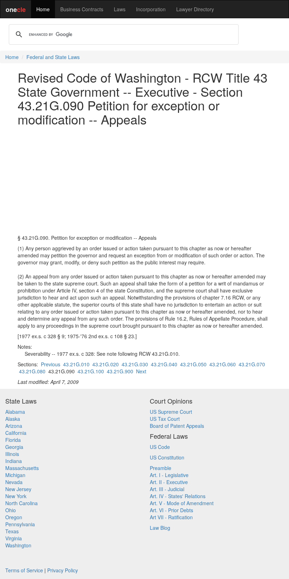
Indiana (13, 460)
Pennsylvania (20, 524)
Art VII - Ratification (171, 517)
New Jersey (18, 489)
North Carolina (21, 503)
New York (15, 496)
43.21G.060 (222, 364)
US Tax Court (165, 418)
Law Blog (160, 527)
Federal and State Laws (53, 56)
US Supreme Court (171, 411)
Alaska (12, 418)
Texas (12, 531)
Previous (50, 364)
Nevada (14, 481)
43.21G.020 (105, 364)
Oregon (13, 517)
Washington (18, 545)
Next (141, 371)
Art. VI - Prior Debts (171, 510)
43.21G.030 (135, 364)
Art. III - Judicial (167, 489)
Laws (119, 9)
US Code (160, 446)
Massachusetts (22, 467)
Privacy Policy (62, 570)
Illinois (12, 453)
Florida (13, 439)
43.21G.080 (32, 371)
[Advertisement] (144, 180)
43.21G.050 (193, 364)
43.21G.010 (76, 364)
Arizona (13, 425)
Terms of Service (24, 570)
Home (43, 9)
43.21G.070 (252, 364)
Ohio (10, 510)
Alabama (15, 411)
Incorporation (151, 9)
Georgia (14, 446)
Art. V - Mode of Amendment (182, 503)
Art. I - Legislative (169, 474)
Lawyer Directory (195, 9)
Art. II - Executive (169, 481)
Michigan (15, 474)
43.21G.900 (120, 371)
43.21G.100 (91, 371)
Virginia (13, 538)
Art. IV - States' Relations (177, 496)
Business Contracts (81, 9)
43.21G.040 (164, 364)
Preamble (160, 467)
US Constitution (167, 457)
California (15, 432)
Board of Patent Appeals (177, 425)
